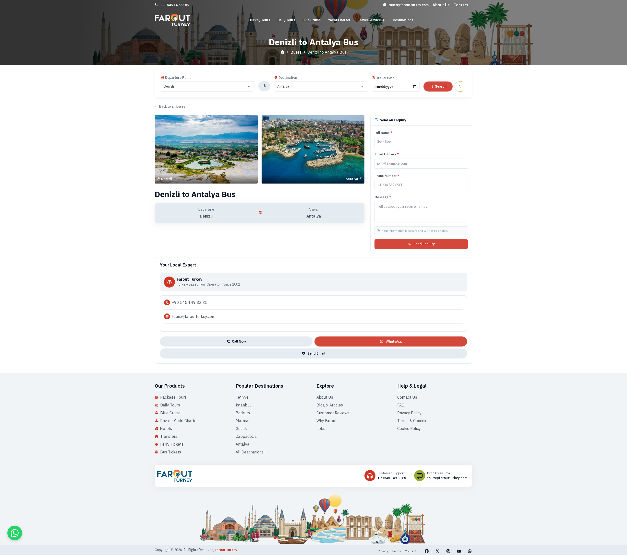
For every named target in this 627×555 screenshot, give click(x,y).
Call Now (239, 341)
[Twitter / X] (437, 551)
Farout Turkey (226, 550)
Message (382, 197)
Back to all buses (172, 106)
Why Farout (326, 420)
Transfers (168, 436)
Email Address (386, 154)
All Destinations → (252, 452)
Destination (287, 77)
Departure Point (178, 77)
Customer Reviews (332, 412)
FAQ (400, 405)
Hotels (166, 428)
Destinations (403, 20)
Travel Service (369, 20)
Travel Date (385, 78)
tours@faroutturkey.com (408, 5)
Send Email (316, 353)
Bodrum (243, 412)
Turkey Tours (259, 20)
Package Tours (173, 397)
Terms (396, 551)
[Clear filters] (460, 86)
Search (440, 86)
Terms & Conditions (414, 420)
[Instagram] (448, 551)
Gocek (241, 428)
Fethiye (242, 397)
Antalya (242, 444)
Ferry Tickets (171, 444)
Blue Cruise (311, 20)
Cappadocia (246, 436)
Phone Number (386, 176)
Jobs (320, 428)
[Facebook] (426, 551)
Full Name (383, 133)
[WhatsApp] (469, 551)
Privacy (383, 551)
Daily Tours (286, 20)
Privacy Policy (409, 412)
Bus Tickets (170, 452)
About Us (441, 4)
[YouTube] (459, 551)
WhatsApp (394, 341)
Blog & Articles (329, 405)
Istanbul (243, 405)
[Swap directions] (264, 86)
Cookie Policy (409, 428)
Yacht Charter (339, 20)
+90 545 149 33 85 (174, 5)
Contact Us (407, 397)
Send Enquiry (424, 244)
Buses (295, 52)
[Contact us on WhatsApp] (14, 533)
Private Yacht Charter (179, 420)
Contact (461, 4)
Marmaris (244, 420)
